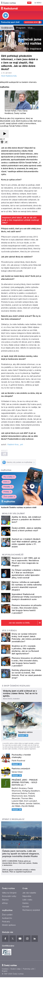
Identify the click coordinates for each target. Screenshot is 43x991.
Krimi (5, 482)
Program (20, 27)
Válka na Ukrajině (9, 893)
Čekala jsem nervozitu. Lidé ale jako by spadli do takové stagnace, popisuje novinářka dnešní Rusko (20, 854)
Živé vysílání (8, 497)
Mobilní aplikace (9, 925)
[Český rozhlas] (8, 3)
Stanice (5, 900)
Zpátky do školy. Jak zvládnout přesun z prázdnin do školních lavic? (26, 519)
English (4, 971)
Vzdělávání (7, 27)
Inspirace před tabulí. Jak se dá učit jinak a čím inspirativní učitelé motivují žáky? (20, 220)
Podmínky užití (28, 969)
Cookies (5, 969)
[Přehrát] (4, 134)
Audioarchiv (7, 918)
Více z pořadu (9, 630)
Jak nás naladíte (29, 893)
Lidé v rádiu (27, 900)
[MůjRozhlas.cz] (4, 87)
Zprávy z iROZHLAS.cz (13, 819)
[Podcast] (2, 142)
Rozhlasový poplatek (31, 910)
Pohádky (6, 487)
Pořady (6, 492)
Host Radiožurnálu (9, 76)
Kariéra (25, 903)
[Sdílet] (6, 142)
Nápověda (26, 896)
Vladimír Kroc (13, 444)
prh (21, 444)
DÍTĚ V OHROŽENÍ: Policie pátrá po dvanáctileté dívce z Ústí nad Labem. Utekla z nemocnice (20, 863)
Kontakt (25, 907)
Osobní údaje (15, 969)
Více (31, 27)
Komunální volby (9, 896)
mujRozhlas (6, 470)
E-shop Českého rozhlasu (16, 686)
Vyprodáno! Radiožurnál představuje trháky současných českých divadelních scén (27, 596)
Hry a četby (8, 477)
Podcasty (6, 921)
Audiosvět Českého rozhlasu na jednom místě (18, 507)
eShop (5, 903)
